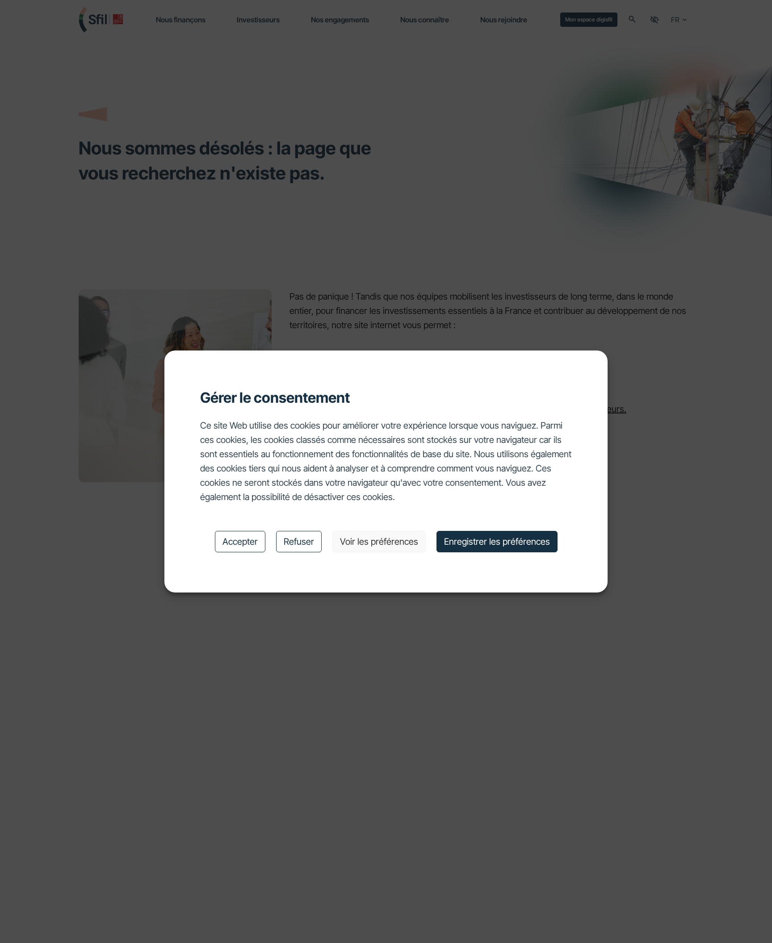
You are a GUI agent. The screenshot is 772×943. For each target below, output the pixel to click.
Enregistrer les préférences (497, 541)
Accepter (240, 541)
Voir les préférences (379, 541)
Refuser (299, 541)
